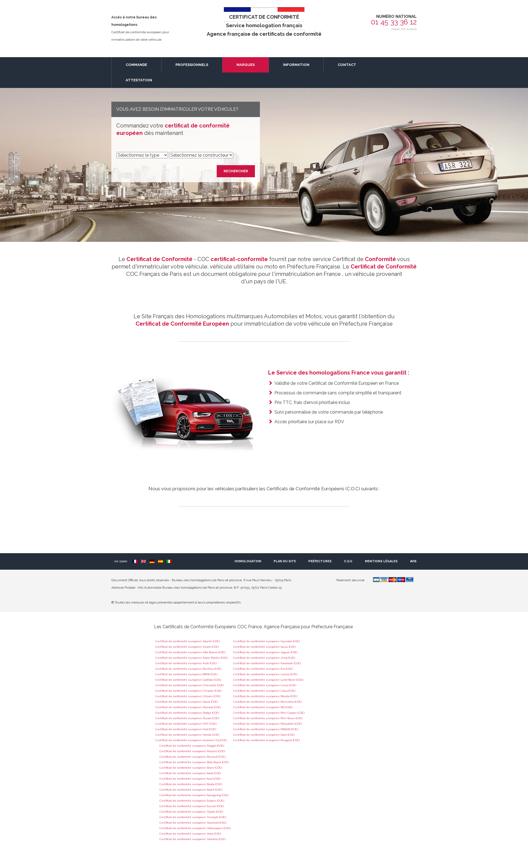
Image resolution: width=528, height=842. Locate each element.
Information (296, 65)
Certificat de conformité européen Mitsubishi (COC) (267, 723)
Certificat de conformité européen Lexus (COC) (264, 685)
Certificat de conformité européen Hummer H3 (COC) (191, 740)
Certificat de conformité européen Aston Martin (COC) (191, 657)
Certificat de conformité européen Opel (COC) (264, 734)
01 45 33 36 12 (394, 22)
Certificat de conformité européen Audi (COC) (186, 663)
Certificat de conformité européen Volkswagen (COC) (195, 828)
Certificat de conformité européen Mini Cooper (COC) (268, 712)
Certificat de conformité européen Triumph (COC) (193, 817)
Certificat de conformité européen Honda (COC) (187, 734)
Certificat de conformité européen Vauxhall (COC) (193, 822)
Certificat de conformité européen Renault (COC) (193, 756)
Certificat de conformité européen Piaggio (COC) (192, 745)
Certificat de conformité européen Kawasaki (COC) (267, 663)
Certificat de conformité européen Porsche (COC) (192, 751)
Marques (246, 65)
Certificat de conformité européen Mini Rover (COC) (267, 718)
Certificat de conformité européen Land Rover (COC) (268, 679)
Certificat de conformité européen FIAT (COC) (185, 723)
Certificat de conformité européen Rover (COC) (191, 767)
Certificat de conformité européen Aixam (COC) (187, 646)
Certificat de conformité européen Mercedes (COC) (267, 701)
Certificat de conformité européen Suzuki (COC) (192, 806)
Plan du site (285, 561)
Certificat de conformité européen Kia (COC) (263, 668)
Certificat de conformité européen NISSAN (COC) (265, 729)
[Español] (160, 561)
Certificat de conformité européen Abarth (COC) (187, 641)
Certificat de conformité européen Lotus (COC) (264, 690)
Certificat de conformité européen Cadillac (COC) (188, 679)
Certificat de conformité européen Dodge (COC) (187, 712)
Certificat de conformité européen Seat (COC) (190, 778)
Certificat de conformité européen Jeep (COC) (264, 657)
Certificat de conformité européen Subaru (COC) (192, 800)
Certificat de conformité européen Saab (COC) (190, 773)
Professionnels (191, 65)
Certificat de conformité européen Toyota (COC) (191, 811)
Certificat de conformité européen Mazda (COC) (265, 696)
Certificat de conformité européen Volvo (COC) (190, 833)
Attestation (139, 80)
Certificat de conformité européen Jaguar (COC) (265, 652)
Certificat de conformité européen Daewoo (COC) (188, 707)
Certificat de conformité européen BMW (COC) (186, 674)
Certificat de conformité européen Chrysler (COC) (188, 690)
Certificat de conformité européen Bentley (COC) (188, 668)
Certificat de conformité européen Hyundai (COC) (266, 641)
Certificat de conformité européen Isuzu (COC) (264, 646)
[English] (143, 561)
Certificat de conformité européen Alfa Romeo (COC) (190, 652)
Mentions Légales (381, 561)
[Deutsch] (152, 561)
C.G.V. (348, 561)
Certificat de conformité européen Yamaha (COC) (193, 839)
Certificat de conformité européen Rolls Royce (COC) (194, 762)
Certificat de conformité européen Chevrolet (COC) (189, 685)
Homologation (248, 561)
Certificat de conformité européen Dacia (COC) (186, 701)
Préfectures (320, 561)
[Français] (135, 561)
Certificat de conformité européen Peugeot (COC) (266, 740)
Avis (413, 561)
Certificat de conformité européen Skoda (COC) (191, 784)
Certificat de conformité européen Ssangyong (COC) (194, 795)
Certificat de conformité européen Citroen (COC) (188, 696)
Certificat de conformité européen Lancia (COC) (265, 674)
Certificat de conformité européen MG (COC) (263, 707)
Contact (347, 65)
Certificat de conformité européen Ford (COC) (185, 729)
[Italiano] (169, 561)
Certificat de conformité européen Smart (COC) (191, 789)
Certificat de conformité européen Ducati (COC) (187, 718)
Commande (136, 65)
